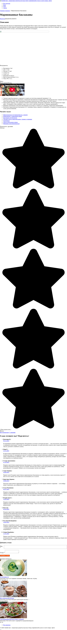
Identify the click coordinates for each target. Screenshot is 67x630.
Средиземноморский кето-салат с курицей (12, 619)
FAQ (4, 6)
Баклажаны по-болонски (10, 117)
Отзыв (2, 552)
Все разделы (6, 3)
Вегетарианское (4, 432)
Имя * (1, 546)
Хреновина (6, 120)
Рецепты (2, 18)
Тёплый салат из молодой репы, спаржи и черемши (17, 119)
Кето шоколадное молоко (7, 598)
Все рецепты (6, 625)
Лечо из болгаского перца (10, 122)
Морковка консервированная (11, 123)
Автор (5, 8)
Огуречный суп (4, 577)
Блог (4, 5)
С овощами (12, 432)
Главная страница (5, 10)
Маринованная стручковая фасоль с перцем (15, 115)
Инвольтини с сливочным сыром (12, 116)
